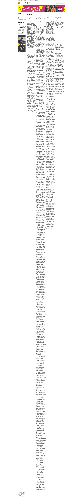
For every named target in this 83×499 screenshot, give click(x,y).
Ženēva (37, 164)
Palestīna (43, 196)
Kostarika (42, 182)
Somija (37, 46)
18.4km (47, 114)
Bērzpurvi (40, 165)
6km (47, 24)
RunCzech (32, 73)
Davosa (44, 210)
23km (47, 58)
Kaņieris (39, 397)
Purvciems (43, 44)
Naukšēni (41, 320)
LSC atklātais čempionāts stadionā (31, 31)
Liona (45, 438)
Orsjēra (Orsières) (39, 170)
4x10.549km (52, 49)
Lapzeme (44, 270)
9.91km (47, 85)
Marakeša (40, 115)
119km (47, 77)
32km (54, 66)
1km (47, 22)
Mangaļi (40, 142)
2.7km (52, 98)
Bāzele (37, 345)
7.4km (53, 118)
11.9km (50, 93)
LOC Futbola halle (38, 372)
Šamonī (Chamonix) (41, 50)
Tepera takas (29, 62)
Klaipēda (43, 52)
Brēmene (43, 262)
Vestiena (43, 317)
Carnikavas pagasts (39, 73)
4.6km (52, 78)
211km (49, 73)
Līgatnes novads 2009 (40, 149)
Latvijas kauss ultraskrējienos (31, 85)
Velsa (41, 135)
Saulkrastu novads (38, 333)
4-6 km (52, 51)
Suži (39, 447)
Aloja (37, 442)
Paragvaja (37, 267)
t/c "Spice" (39, 244)
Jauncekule (43, 368)
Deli (39, 313)
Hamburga (38, 93)
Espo (39, 297)
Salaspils (41, 66)
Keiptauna (42, 201)
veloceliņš (41, 359)
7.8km (52, 55)
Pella (42, 161)
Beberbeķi (37, 198)
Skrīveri (37, 275)
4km (49, 22)
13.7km (47, 99)
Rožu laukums (38, 58)
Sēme (44, 313)
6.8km (49, 70)
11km (51, 42)
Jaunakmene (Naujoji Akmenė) (40, 378)
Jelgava (37, 36)
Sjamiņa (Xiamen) (40, 329)
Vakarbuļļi (40, 363)
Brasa (44, 51)
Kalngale (37, 447)
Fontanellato (43, 251)
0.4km (49, 24)
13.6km (47, 110)
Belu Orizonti (38, 413)
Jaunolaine (44, 209)
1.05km (49, 117)
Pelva (41, 401)
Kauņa (42, 98)
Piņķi (43, 166)
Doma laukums (38, 151)
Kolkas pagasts (42, 482)
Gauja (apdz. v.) (38, 466)
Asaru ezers (43, 442)
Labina (40, 197)
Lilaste (41, 466)
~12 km (51, 41)
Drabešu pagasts (38, 234)
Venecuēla (41, 311)
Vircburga (43, 163)
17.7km (49, 114)
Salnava (44, 356)
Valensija (37, 75)
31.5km (48, 108)
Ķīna (44, 125)
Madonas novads (42, 160)
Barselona (41, 75)
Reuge (40, 175)
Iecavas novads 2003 (40, 483)
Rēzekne (40, 94)
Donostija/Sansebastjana (40, 186)
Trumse (44, 117)
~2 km (49, 41)
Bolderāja (41, 199)
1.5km (49, 30)
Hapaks (43, 169)
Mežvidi (40, 423)
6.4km (47, 56)
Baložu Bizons (33, 25)
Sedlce (44, 408)
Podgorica (37, 213)
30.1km (54, 113)
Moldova (42, 307)
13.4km (52, 65)
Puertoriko (42, 312)
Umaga (37, 187)
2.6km (51, 86)
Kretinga (40, 291)
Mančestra (43, 267)
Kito (39, 245)
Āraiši (37, 352)
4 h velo (51, 102)
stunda (52, 26)
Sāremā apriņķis (42, 481)
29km (46, 112)
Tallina (44, 39)
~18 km (51, 48)
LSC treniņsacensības (30, 77)
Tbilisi (42, 276)
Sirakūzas (37, 420)
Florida (37, 252)
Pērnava (42, 138)
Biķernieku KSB (42, 40)
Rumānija (37, 68)
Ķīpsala (42, 43)
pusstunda (52, 24)
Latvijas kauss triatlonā (31, 58)
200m (51, 29)
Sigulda (37, 23)
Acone (43, 441)
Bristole (43, 345)
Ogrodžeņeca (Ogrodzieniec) (40, 364)
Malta (41, 153)
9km (49, 39)
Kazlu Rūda (37, 344)
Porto (44, 110)
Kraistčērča (41, 408)
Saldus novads (41, 396)
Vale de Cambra (41, 356)
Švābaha (37, 437)
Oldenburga (37, 360)
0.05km (49, 49)
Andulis (21, 25)
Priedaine (43, 247)
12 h (49, 38)
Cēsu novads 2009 (39, 59)
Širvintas (40, 301)
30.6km (54, 114)
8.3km (53, 74)
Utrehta (41, 332)
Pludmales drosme (30, 87)
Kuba (44, 261)
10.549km (52, 30)
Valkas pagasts (41, 337)
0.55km (47, 70)
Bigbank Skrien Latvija (31, 44)
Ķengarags (41, 203)
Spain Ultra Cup (32, 97)
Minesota (44, 432)
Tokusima (40, 268)
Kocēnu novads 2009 (40, 78)
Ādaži (44, 171)
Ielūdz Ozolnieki (30, 34)
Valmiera (38, 25)
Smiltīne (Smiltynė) (39, 116)
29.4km (51, 82)
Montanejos (39, 442)
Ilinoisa (37, 139)
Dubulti (37, 349)
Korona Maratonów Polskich (31, 90)
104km (49, 120)
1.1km (49, 43)
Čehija (40, 46)
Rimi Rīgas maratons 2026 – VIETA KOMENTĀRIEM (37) (22, 32)
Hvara (39, 271)
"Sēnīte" (44, 466)
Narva (37, 244)
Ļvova (42, 351)
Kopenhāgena (38, 88)
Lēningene (37, 457)
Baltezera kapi (38, 454)
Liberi (41, 254)
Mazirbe (41, 172)
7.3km (49, 66)
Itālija (39, 21)
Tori (41, 166)
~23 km (52, 52)
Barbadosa (37, 216)
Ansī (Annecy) (38, 361)
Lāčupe (44, 215)
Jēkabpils (42, 77)
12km (52, 25)
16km (53, 37)
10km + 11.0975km (51, 92)
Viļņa (37, 44)
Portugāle (42, 37)
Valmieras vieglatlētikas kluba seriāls (31, 27)
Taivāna (43, 105)
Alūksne (37, 105)
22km (53, 68)
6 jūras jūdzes (50, 111)
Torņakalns (38, 57)
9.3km (49, 63)
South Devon (41, 458)
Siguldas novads (41, 205)
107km (51, 73)
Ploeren (42, 456)
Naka (40, 416)
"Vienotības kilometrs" (49, 118)
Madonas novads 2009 (40, 120)
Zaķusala (41, 100)
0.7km (54, 40)
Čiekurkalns (38, 37)
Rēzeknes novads (42, 119)
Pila (44, 189)
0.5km (52, 23)
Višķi (40, 324)
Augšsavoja (43, 360)
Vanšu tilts (38, 42)
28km (47, 92)
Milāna (37, 155)
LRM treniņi (29, 49)
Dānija (37, 62)
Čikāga (39, 138)
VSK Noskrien (25, 2)
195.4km (49, 116)
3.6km (51, 27)
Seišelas (39, 312)
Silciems (40, 204)
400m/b (51, 50)
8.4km (47, 49)
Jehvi (41, 414)
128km (47, 84)
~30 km (51, 53)
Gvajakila (43, 332)
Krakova (37, 99)
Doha (39, 327)
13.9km (47, 116)
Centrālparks (41, 283)
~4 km (51, 43)
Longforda (39, 196)
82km (51, 91)
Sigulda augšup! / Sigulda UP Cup (31, 66)
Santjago (43, 467)
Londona (40, 178)
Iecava (43, 89)
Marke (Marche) (38, 452)
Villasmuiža (37, 458)
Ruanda (40, 267)
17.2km (49, 90)
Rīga (41, 18)
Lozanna (43, 198)
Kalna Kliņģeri (38, 182)
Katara (41, 327)
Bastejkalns (38, 134)
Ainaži (37, 144)
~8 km (53, 44)
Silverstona (42, 454)
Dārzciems (40, 84)
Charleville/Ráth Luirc (39, 347)
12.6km (51, 68)
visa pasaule (38, 53)
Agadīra (43, 286)
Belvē (40, 313)
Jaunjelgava (42, 128)
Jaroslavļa (42, 346)
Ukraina (44, 75)
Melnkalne (40, 180)
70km (52, 61)
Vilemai (43, 303)
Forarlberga (40, 476)
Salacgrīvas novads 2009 (40, 153)
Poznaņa (39, 85)
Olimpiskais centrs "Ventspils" (40, 82)
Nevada (37, 176)
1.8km (54, 48)
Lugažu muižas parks (39, 336)
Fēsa (41, 296)
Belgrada (43, 176)
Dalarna (42, 416)
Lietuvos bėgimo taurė (31, 79)
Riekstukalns (41, 137)
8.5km (53, 46)
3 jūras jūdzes (50, 96)
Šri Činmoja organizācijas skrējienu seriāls (31, 39)
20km (51, 40)
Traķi (44, 197)
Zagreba (37, 180)
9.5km (47, 41)
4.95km (49, 86)
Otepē (42, 97)
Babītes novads (39, 55)
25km (50, 51)
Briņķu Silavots (41, 404)
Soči (45, 344)
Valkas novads (41, 124)
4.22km (50, 55)
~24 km (50, 57)
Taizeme (42, 183)
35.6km (49, 109)
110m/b (47, 52)
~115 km (50, 71)
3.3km (49, 50)
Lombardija (38, 140)
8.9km (47, 72)
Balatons (39, 161)
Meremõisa (41, 90)
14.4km (51, 74)
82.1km (54, 82)
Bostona (40, 126)
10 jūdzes (49, 67)
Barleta (43, 354)
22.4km (54, 116)
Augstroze (40, 302)
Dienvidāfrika (43, 72)
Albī (36, 278)
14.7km (52, 116)
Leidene (37, 190)
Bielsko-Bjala (43, 462)
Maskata (37, 368)
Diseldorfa (43, 155)
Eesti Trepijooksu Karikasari (31, 106)
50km (47, 34)
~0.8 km (48, 93)
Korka (42, 175)
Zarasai (45, 377)
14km (51, 38)
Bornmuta (42, 234)
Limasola (40, 155)
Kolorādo (42, 290)
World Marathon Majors (31, 64)
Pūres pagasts (38, 479)
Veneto (37, 52)
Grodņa (41, 247)
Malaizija (42, 167)
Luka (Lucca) (38, 331)
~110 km (47, 94)
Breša (39, 303)
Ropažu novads (41, 173)
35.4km (51, 95)
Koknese (40, 275)
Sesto (41, 297)
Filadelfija (42, 252)
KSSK (33, 67)
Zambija (43, 411)
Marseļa (37, 367)
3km (53, 22)
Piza (42, 180)
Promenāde (43, 229)
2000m (47, 60)
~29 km (53, 69)
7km (46, 29)
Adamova (40, 279)
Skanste (37, 204)
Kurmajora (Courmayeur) (39, 80)
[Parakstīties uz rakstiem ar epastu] (60, 2)
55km (54, 51)
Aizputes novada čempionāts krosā (31, 99)
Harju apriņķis (38, 54)
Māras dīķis (38, 45)
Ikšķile (44, 298)
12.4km (51, 66)
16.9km (47, 122)
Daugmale (37, 377)
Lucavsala (38, 48)
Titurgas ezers (42, 470)
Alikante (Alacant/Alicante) (40, 380)
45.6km (50, 78)
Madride (42, 85)
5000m (49, 33)
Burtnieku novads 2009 (39, 227)
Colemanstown (38, 425)
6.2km (53, 72)
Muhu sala (41, 409)
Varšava (42, 58)
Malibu (40, 411)
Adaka (40, 438)
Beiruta (43, 264)
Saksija (43, 222)
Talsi (39, 66)
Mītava (32, 104)
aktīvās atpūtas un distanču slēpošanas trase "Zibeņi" (40, 185)
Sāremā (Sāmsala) (41, 179)
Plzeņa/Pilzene (42, 475)
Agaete (41, 390)
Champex (37, 260)
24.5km (53, 71)
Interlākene (38, 184)
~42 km (48, 48)
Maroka (43, 67)
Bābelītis (39, 104)
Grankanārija (38, 65)
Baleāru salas (38, 174)
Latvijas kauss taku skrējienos (30, 84)
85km (49, 59)
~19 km (52, 57)
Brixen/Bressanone (41, 430)
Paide (37, 387)
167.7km (53, 110)
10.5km (47, 35)
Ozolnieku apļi (29, 55)
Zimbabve (37, 240)
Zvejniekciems (41, 455)
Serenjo (37, 418)
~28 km (53, 107)
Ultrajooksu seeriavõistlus (30, 78)
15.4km (51, 99)
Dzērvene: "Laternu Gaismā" (30, 38)
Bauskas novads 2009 (41, 484)
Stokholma (41, 70)
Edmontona (43, 250)
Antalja (37, 178)
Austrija (43, 46)
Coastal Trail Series (32, 86)
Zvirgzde (37, 363)
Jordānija (41, 117)
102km (53, 103)
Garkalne (37, 189)
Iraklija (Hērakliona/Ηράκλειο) (40, 359)
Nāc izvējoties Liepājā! (31, 20)
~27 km (53, 93)
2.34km (47, 119)
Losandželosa (40, 262)
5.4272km (47, 106)
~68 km (53, 104)
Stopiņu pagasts (40, 114)
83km (50, 65)
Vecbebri (42, 275)
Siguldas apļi (29, 45)
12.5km (51, 81)
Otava (37, 194)
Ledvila (42, 287)
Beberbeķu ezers (38, 256)
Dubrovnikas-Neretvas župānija (40, 480)
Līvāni (37, 103)
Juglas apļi (29, 29)
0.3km (47, 25)
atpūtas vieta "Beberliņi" (39, 100)
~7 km (51, 34)
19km (48, 76)
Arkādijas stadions (42, 257)
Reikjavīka (42, 102)
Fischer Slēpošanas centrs (39, 222)
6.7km (47, 102)
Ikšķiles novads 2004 (40, 149)
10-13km (47, 51)
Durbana (43, 225)
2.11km (51, 117)
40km (46, 81)
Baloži (44, 27)
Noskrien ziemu (30, 47)
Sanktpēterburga (39, 108)
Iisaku (44, 276)
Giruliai (37, 145)
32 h (52, 75)
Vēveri (41, 384)
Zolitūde (37, 79)
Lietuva (37, 22)
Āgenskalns (42, 21)
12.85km (49, 113)
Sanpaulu (37, 239)
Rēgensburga (38, 428)
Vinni (44, 289)
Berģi (42, 60)
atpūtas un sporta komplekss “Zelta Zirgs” (40, 208)
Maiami (41, 331)
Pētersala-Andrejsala (39, 202)
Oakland (42, 425)
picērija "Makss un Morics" (40, 334)
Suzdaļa (41, 360)
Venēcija (37, 124)
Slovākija (42, 78)
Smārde (43, 347)
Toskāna (40, 69)
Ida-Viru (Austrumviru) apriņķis (40, 175)
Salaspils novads (39, 91)
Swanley (41, 428)
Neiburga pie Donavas (41, 281)
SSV (33, 41)
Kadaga (39, 252)
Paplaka (41, 361)
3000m (49, 31)
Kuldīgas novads (42, 479)
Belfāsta (44, 153)
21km (53, 42)
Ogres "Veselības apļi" (30, 30)
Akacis (37, 259)
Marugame (37, 326)
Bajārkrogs (40, 368)
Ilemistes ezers (38, 384)
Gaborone (40, 469)
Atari (44, 334)
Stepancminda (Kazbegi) (39, 314)
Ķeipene (41, 174)
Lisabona (37, 61)
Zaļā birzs (37, 467)
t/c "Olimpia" (38, 210)
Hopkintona (41, 122)
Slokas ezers (40, 259)
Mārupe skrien (32, 71)
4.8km (49, 40)
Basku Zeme (43, 178)
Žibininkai (40, 319)
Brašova (37, 268)
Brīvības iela (42, 42)
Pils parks (42, 130)
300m (53, 38)
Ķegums (40, 272)
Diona (43, 428)
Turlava (41, 237)
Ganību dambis (38, 474)
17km (47, 53)
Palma (37, 196)
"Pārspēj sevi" (29, 41)
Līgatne (43, 297)
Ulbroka (44, 258)
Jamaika (40, 264)
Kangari (37, 327)
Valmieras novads (41, 159)
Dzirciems (38, 29)
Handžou (40, 421)
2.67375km (52, 97)
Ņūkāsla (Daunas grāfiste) (39, 459)
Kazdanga (38, 117)
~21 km (53, 39)
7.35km (50, 98)
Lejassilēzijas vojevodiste (39, 309)
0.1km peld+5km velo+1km (50, 89)
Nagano (37, 265)
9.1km (47, 74)
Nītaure (37, 404)
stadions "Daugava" (39, 71)
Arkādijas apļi (29, 91)
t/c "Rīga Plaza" (38, 346)
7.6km (50, 97)
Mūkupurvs (41, 375)
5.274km (50, 36)
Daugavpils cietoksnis (39, 398)
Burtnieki (39, 290)
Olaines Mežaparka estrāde (41, 278)
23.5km (47, 113)
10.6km (49, 42)
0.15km (47, 80)
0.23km (49, 83)
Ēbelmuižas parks (38, 273)
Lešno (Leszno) (42, 440)
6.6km (52, 58)
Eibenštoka (37, 276)
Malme (44, 316)
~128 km (48, 107)
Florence (37, 137)
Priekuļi (39, 375)
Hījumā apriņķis (38, 481)
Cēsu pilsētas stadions (39, 304)
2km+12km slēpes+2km (49, 79)
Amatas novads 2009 (39, 81)
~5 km (49, 27)
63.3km (47, 95)
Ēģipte (42, 125)
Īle (36, 338)
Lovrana (37, 195)
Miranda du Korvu (41, 293)
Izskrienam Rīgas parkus (31, 96)
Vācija (40, 23)
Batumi (40, 406)
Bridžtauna (37, 424)
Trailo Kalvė (31, 105)
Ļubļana (43, 165)
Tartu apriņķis (38, 299)
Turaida (43, 214)
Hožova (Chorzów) (42, 238)
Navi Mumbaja (41, 415)
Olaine (40, 105)
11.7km (47, 50)
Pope (37, 470)
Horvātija (43, 55)
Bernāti (41, 210)
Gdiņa (37, 161)
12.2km (51, 119)
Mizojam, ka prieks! (30, 63)
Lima (39, 359)
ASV (39, 31)
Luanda (40, 424)
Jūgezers (37, 463)
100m (53, 29)
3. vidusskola (42, 241)
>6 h (53, 83)
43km (53, 90)
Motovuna (41, 271)
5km (54, 21)
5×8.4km (51, 83)
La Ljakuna (40, 420)
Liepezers (37, 294)
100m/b (49, 52)
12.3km (47, 59)
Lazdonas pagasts (38, 288)
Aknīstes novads (41, 463)
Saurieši (39, 157)
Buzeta (45, 190)
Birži (37, 191)
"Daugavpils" (29, 24)
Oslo (40, 154)
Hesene (37, 351)
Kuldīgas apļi (29, 58)
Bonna (37, 317)
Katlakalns (37, 258)
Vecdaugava (42, 249)
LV (35, 48)
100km (47, 33)
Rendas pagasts (42, 212)
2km (51, 22)
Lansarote (40, 251)
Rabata (37, 313)
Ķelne (40, 183)
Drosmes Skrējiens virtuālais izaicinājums (31, 106)
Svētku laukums (41, 111)
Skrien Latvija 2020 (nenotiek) (31, 81)
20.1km (51, 114)
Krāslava (37, 297)
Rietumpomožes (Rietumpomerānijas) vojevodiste (41, 308)
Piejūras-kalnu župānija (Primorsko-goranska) (40, 162)
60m (52, 35)
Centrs (41, 39)
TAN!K (28, 42)
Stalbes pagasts (38, 206)
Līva (36, 409)
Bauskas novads (41, 370)
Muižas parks (38, 332)
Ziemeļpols (41, 266)
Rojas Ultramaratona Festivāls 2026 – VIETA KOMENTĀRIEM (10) (21, 29)
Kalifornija (38, 156)
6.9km (52, 120)
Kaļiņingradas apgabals (39, 399)
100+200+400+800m (49, 88)
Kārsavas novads (43, 295)
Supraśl (44, 405)
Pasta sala (42, 282)
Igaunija (38, 19)
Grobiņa (40, 265)
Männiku (41, 472)
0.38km (54, 111)
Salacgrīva (38, 76)
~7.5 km (51, 77)
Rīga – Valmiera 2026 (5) (21, 33)
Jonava (42, 192)
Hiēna (24, 27)
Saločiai (41, 92)
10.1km (47, 63)
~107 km (53, 76)
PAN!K (28, 22)
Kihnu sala (37, 406)
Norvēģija (40, 51)
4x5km (49, 119)
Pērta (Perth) (38, 419)
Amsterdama (41, 136)
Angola (41, 433)
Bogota (41, 419)
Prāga (37, 67)
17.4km (53, 89)
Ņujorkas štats (38, 121)
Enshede (37, 148)
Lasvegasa (40, 187)
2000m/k (47, 111)
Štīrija (42, 402)
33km (51, 59)
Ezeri (42, 443)
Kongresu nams (41, 263)
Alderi (43, 331)
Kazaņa (37, 307)
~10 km (47, 23)
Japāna (37, 38)
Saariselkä (37, 354)
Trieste (44, 307)
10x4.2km (47, 78)
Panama (43, 237)
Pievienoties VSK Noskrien (22, 19)
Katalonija (41, 68)
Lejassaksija (41, 139)
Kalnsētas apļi (29, 68)
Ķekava (37, 197)
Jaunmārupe (38, 102)
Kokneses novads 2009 (39, 298)
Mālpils (39, 387)
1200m (47, 109)
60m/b (51, 46)
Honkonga (37, 264)
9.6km (51, 72)
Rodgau (40, 351)
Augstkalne (37, 321)
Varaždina (41, 344)
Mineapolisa (38, 433)
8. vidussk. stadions (39, 464)
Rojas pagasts (38, 472)
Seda (37, 290)
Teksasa (37, 306)
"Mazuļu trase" (50, 104)
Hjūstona (40, 306)
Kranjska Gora (41, 189)
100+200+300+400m (51, 85)
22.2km (53, 109)
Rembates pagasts (38, 488)
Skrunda (43, 127)
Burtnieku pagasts (40, 292)
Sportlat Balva (32, 61)
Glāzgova (43, 184)
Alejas (39, 470)
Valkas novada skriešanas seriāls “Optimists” (31, 56)
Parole (18, 16)
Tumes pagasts (43, 383)
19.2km (47, 117)
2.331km (47, 55)
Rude (44, 379)
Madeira (37, 119)
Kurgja (45, 156)
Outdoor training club (30, 60)
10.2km (50, 61)
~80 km (52, 94)
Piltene (37, 143)
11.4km (48, 79)
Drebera (44, 427)
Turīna (40, 148)
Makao (44, 266)
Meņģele (41, 405)
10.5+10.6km (52, 101)
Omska (37, 166)
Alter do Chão (38, 353)
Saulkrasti (38, 128)
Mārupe (42, 113)
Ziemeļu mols (41, 285)
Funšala (37, 236)
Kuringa (39, 295)
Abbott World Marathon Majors (31, 43)
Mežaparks (42, 19)
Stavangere (38, 230)
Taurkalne (41, 382)
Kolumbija (43, 259)
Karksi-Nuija (38, 158)
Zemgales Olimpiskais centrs (39, 213)
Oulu (37, 262)
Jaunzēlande (38, 168)
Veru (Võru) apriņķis (40, 68)
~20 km (48, 46)
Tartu (37, 85)
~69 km (49, 110)
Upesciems (38, 163)
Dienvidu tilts (38, 130)
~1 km (52, 31)
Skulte (39, 254)
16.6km (47, 90)
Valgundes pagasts (39, 131)
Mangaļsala (42, 26)
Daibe (42, 190)
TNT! (34, 35)
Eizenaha (40, 342)
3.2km (51, 63)
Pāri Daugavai (32, 28)
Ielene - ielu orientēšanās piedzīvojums (31, 72)
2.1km (47, 62)
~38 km (51, 121)
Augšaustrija (39, 477)
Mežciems (40, 52)
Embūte (37, 218)
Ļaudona (37, 301)
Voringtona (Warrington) (39, 427)
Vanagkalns (41, 270)
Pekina (44, 415)
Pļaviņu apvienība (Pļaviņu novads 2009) (40, 113)
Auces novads (43, 288)
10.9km (49, 56)
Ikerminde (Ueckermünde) (39, 465)
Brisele (37, 126)
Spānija (43, 23)
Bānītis (30, 104)
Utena (40, 377)
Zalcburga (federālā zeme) (39, 403)
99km (51, 120)
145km (48, 81)
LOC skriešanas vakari (32, 100)
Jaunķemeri (38, 475)
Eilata (44, 235)
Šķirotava (37, 455)
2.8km (53, 117)
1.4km (49, 75)
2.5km (49, 29)
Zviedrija (37, 47)
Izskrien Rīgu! (30, 35)
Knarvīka (40, 190)
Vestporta (40, 462)
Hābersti (42, 372)
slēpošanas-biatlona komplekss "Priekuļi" (40, 277)
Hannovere (42, 164)
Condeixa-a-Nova (38, 383)
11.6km (51, 90)
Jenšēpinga (43, 390)
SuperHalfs (33, 83)
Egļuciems (40, 367)
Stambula (42, 107)
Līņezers (37, 469)
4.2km (47, 32)
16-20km (49, 84)
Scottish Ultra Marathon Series (31, 91)
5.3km (48, 36)
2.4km (47, 40)
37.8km (49, 91)
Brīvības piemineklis (39, 47)
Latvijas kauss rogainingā (29, 52)
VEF (45, 26)
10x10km (47, 71)
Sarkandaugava (38, 146)
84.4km (47, 69)
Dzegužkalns (42, 56)
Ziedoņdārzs (38, 43)
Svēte (37, 329)
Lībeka (37, 179)
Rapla (42, 231)
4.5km (48, 47)
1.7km (51, 70)
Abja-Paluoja (41, 260)
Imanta (40, 36)
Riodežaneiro (38, 266)
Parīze (41, 83)
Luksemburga (38, 125)
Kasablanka (38, 217)
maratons (48, 18)
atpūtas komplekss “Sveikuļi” (39, 133)
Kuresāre (40, 198)
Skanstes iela (42, 134)
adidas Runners (33, 50)
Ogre (39, 20)
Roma (43, 115)
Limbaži (39, 191)
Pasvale (37, 90)
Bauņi (44, 290)
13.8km (49, 99)
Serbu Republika (38, 282)
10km (51, 21)
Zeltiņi (37, 101)
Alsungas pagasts (38, 284)
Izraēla (37, 74)
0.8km (47, 31)
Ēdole (40, 339)
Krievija (39, 44)
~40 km (50, 108)
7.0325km (49, 58)
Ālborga (37, 322)
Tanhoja (40, 431)
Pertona (37, 460)
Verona (37, 118)
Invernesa (41, 158)
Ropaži (43, 82)
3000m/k (52, 60)
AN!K (32, 62)
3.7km (53, 63)
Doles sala (43, 104)
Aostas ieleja (43, 448)
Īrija (43, 53)
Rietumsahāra (43, 423)
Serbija (37, 86)
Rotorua (44, 285)
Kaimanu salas (38, 261)
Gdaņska (42, 181)
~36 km (53, 81)
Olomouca (37, 279)
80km (49, 69)
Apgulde (43, 320)
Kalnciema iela (41, 35)
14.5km (53, 86)
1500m (49, 32)
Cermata (41, 163)
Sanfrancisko (40, 317)
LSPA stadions (42, 57)
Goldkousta (38, 212)
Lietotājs (19, 14)
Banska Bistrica (41, 379)
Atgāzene (41, 216)
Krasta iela (40, 169)
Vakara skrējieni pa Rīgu (31, 92)
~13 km (49, 54)
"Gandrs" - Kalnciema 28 (39, 316)
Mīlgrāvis (43, 245)
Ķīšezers (40, 145)
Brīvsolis (31, 89)
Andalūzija (38, 83)
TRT (33, 45)
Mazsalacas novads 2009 (39, 450)
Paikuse (37, 167)
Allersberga (41, 395)
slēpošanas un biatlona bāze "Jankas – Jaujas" (40, 171)
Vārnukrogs (41, 258)
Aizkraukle (38, 56)
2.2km (47, 28)
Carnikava (41, 93)
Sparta (37, 107)
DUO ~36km (53, 108)
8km (50, 23)
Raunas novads (42, 321)
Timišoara (42, 306)
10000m (47, 39)
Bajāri (42, 157)
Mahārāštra (37, 416)
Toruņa (43, 414)
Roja (41, 96)
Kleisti (37, 157)
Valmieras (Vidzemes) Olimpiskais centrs (40, 274)
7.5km (47, 44)
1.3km (51, 110)
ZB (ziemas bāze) (31, 74)
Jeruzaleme (38, 172)
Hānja (42, 95)
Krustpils (40, 402)
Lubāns (40, 456)
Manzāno (37, 435)
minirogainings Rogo (31, 48)
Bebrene (39, 374)
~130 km (49, 102)
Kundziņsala (38, 323)
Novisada (41, 152)
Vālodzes (40, 467)
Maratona (43, 154)
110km (47, 104)
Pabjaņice (37, 242)
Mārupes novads (39, 63)
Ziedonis (44, 471)
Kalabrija (39, 296)
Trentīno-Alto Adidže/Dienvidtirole (40, 255)
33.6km (53, 73)
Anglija (42, 53)
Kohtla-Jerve (38, 414)
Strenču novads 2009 (39, 286)
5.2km (47, 67)
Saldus (43, 62)
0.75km (49, 60)
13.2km (47, 43)
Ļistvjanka (37, 431)
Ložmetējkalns (42, 140)
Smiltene (39, 67)
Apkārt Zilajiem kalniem (30, 23)
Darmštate (37, 438)
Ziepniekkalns (41, 106)
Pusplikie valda (29, 67)
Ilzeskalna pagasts (42, 413)
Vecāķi (44, 73)
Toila (42, 424)
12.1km (47, 64)
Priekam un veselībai (32, 69)
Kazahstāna (38, 247)
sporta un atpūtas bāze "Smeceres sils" (40, 300)
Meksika (39, 60)
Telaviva (42, 197)
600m (47, 42)
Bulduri (37, 106)
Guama (41, 323)
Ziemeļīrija (38, 154)
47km (53, 91)
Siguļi (42, 464)
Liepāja (43, 18)
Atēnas (40, 74)
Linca (44, 425)
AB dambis (42, 64)
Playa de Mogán (38, 389)
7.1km (54, 50)
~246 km (47, 57)
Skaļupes (43, 296)
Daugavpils (38, 24)
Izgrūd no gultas (29, 98)
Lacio (40, 184)
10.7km (51, 64)
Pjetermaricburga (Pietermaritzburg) (39, 225)
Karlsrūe (40, 437)
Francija (37, 26)
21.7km (49, 121)
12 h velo (50, 106)
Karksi (37, 295)
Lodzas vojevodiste (39, 209)
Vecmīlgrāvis (43, 246)
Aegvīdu (37, 430)
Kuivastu (39, 409)
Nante (42, 431)
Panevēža (40, 89)
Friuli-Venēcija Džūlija (40, 200)
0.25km (51, 44)
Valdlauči (43, 254)
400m (49, 26)
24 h (50, 35)
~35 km (54, 87)
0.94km (47, 120)
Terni (44, 201)
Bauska (37, 94)
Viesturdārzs (43, 147)
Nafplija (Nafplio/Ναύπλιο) (40, 228)
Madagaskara (43, 469)
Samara (40, 307)
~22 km (54, 77)
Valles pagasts (38, 382)
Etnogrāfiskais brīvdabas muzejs (40, 230)
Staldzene (42, 265)
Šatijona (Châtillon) (38, 448)
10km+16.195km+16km (49, 87)
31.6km (47, 82)
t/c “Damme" (42, 352)
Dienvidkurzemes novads (40, 150)
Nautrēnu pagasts (38, 443)
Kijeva (40, 144)
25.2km (51, 76)
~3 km (52, 45)
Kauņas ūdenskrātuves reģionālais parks (40, 305)
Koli (40, 246)
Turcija (44, 66)
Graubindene (41, 432)
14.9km (51, 109)
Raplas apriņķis (38, 482)
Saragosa (42, 322)
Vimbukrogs (38, 471)
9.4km (49, 74)
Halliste (44, 260)
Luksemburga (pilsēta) (39, 211)
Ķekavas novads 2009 (40, 28)
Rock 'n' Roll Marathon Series (31, 53)
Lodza (37, 250)
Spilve (40, 276)
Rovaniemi (40, 176)
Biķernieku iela (41, 101)
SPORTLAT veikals (39, 177)
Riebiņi (44, 337)
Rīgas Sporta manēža (40, 84)
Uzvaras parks (42, 22)
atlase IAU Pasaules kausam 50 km (31, 76)
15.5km (49, 80)
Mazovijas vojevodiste (39, 269)
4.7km (54, 43)
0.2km (49, 25)
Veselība (28, 26)
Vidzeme (42, 142)
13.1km (49, 72)
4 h (51, 33)
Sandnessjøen (38, 445)
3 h (51, 39)
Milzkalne (41, 133)
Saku (37, 374)
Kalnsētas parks (41, 118)
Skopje (40, 167)
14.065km (47, 65)
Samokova (41, 471)
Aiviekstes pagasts (42, 188)
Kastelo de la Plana (41, 348)
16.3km (54, 99)
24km (47, 54)
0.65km (52, 67)
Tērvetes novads (42, 109)
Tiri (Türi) (40, 231)
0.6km (52, 28)
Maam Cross (42, 426)
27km (49, 62)
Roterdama (41, 156)
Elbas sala (37, 365)
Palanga (37, 356)
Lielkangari (40, 457)
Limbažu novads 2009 (39, 226)
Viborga (43, 437)
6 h (53, 27)
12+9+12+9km (48, 101)
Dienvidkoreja (38, 98)
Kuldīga (43, 36)
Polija (42, 24)
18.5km (49, 122)
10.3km (47, 75)
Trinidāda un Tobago (41, 436)
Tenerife (40, 388)
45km (51, 75)
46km (53, 121)
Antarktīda (43, 151)
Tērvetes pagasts (41, 193)
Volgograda (39, 250)
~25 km (51, 56)
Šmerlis (37, 40)
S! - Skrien (28, 105)
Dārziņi (43, 385)
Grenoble (42, 438)
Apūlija (40, 354)
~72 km (51, 107)
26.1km (47, 121)
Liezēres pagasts (38, 220)
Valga (39, 107)
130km (53, 106)
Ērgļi (37, 141)
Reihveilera (43, 433)
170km (52, 113)
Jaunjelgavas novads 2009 (40, 129)
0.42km (49, 77)
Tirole (39, 219)
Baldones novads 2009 (40, 132)
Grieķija (42, 45)
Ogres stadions (42, 34)
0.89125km (47, 97)
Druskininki (42, 194)
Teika (37, 20)
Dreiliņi (37, 115)
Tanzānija (37, 238)
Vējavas (42, 377)
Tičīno (43, 233)
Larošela (40, 181)
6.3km (47, 68)
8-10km (52, 84)
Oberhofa (37, 341)
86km (49, 95)
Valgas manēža (38, 426)
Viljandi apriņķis (41, 239)
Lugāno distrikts (38, 229)
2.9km (49, 68)
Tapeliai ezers (40, 345)
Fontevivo (37, 423)
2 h (49, 35)
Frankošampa (38, 405)
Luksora (37, 263)
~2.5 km (49, 94)
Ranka (39, 322)
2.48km (47, 86)
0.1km (51, 54)
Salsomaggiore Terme (39, 318)
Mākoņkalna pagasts (39, 215)
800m (47, 30)
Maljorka (42, 171)
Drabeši (44, 351)
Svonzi (41, 233)
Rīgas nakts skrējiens (30, 102)
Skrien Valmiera (31, 108)
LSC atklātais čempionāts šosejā (31, 33)
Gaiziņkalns (41, 219)
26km (51, 69)
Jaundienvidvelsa (42, 242)
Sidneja (44, 227)
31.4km (49, 82)
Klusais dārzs (42, 353)
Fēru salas (42, 261)
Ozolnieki (41, 25)
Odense (41, 168)
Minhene (43, 143)
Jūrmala (40, 30)
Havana (43, 313)
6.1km (47, 76)
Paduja (37, 173)
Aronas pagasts (38, 287)
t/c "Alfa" (40, 62)
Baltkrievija (38, 152)
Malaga (37, 181)
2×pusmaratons (48, 45)
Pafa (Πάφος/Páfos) (40, 201)
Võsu (44, 328)
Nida (39, 92)
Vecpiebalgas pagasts (39, 385)
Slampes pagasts (41, 195)
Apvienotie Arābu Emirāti (40, 192)
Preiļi (41, 144)
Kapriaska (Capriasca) (39, 235)
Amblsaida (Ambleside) (41, 362)
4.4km (47, 38)
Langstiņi (37, 188)
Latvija (38, 18)
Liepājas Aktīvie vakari (30, 75)
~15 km (48, 37)
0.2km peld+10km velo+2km (49, 103)
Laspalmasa (41, 110)
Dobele (39, 194)
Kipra (41, 76)
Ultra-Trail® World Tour (31, 46)
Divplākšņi (29, 18)
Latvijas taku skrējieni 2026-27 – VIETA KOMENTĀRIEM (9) (21, 24)
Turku (39, 164)
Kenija (40, 240)
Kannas (40, 166)
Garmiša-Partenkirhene (42, 418)
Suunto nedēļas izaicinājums (29, 83)
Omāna (43, 367)
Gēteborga (38, 135)
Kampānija (37, 199)
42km (50, 47)
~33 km (53, 96)
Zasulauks (38, 27)
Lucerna (37, 183)
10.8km (49, 28)
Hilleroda (39, 352)
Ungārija (42, 54)
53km (53, 62)
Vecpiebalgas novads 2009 (40, 289)
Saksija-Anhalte (40, 349)
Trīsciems (43, 333)
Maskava (44, 116)
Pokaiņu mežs (41, 326)
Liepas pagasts (38, 401)
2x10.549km (52, 80)
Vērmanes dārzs (41, 294)
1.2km (53, 33)
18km (49, 44)
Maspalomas (38, 160)
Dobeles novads (39, 127)
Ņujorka (37, 110)
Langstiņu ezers (41, 328)
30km (49, 34)
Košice (37, 165)
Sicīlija (41, 245)
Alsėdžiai (37, 432)
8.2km (47, 73)
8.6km (53, 59)
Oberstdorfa (38, 283)
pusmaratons (49, 20)
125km (48, 98)
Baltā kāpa (41, 217)
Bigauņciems (42, 397)
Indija (42, 81)
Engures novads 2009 (40, 77)
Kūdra (42, 324)
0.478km (53, 119)
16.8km (47, 91)
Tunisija (44, 217)
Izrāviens (30, 65)
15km (47, 27)
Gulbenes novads (39, 214)
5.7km (49, 64)
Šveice (41, 27)
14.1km (49, 53)
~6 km (51, 37)
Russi (41, 474)
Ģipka (39, 171)
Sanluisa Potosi (38, 277)
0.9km (52, 47)
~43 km (51, 62)
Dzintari (37, 51)
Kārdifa (43, 220)
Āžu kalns (40, 143)
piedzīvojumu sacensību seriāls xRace (31, 95)
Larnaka (43, 268)
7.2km (52, 32)
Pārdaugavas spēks (32, 54)
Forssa (44, 322)
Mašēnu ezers (42, 447)
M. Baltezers (38, 249)
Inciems (41, 303)
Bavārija (40, 49)
